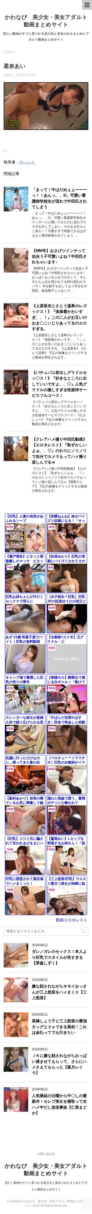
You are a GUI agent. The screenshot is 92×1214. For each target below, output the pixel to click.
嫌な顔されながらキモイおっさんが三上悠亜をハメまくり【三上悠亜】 (59, 992)
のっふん (27, 162)
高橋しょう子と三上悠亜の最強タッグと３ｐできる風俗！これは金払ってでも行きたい (59, 1027)
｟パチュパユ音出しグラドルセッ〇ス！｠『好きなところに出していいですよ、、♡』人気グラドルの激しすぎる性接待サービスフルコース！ (59, 384)
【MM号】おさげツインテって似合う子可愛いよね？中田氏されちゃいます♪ (59, 256)
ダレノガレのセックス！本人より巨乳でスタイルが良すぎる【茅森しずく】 (59, 957)
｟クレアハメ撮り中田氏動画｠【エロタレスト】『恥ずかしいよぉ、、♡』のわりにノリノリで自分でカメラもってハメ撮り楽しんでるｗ (59, 450)
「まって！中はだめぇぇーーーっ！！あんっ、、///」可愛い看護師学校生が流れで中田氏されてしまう (59, 198)
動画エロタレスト (71, 920)
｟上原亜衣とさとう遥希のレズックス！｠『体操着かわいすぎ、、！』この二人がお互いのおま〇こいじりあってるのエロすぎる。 (59, 317)
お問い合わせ (46, 1154)
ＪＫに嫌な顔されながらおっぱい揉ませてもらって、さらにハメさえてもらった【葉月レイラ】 (59, 1064)
